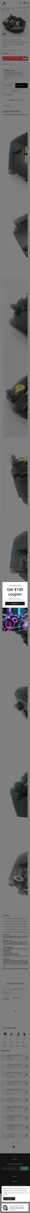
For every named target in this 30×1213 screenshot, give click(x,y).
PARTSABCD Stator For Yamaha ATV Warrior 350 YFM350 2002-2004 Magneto (16, 1208)
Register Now (14, 603)
